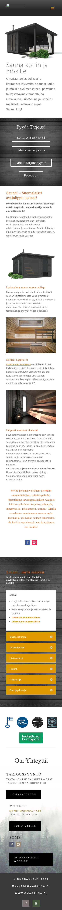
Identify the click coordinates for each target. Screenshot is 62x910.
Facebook (31, 175)
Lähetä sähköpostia (31, 150)
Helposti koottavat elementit (22, 430)
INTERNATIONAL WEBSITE (27, 859)
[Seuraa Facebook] (27, 542)
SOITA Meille (25, 826)
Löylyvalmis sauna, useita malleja (25, 287)
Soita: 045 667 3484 (31, 137)
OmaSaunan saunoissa (18, 364)
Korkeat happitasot (17, 359)
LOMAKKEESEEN (23, 794)
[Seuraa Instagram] (34, 542)
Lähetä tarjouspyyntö (31, 163)
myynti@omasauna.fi (25, 811)
